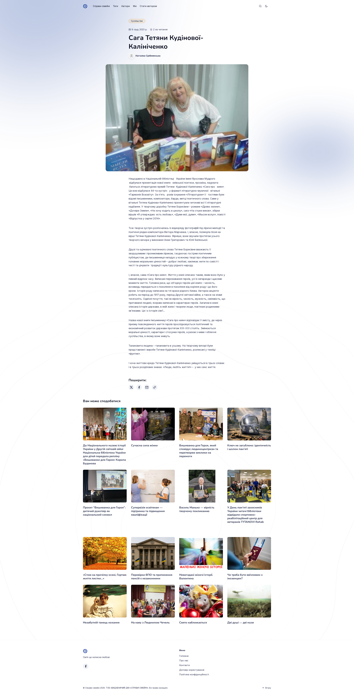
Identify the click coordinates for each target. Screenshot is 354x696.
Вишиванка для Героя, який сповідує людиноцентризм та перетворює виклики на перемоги (198, 451)
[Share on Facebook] (139, 387)
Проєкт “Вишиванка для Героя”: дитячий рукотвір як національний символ (104, 511)
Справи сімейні (101, 6)
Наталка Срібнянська (148, 55)
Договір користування (191, 669)
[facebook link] (85, 666)
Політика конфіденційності (194, 674)
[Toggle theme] (266, 6)
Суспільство (137, 21)
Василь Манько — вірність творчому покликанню (196, 509)
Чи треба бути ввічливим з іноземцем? (244, 576)
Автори (125, 6)
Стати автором (148, 6)
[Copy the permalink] (154, 387)
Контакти (184, 665)
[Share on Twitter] (131, 387)
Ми (134, 6)
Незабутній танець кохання (101, 622)
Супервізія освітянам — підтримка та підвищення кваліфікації (148, 511)
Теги (115, 6)
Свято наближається (193, 622)
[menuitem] (101, 6)
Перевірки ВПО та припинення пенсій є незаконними (151, 576)
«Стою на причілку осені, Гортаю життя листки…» (104, 576)
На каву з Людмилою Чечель (150, 622)
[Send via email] (147, 387)
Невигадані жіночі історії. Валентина (196, 576)
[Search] (260, 6)
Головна (183, 656)
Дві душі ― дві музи (240, 622)
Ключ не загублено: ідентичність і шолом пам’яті (249, 447)
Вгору (268, 688)
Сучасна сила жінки (144, 445)
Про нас (183, 660)
